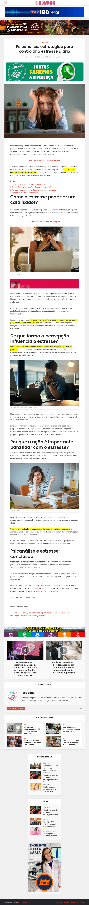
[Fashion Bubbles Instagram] (44, 284)
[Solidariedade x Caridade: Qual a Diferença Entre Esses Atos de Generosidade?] (36, 786)
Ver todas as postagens (16, 708)
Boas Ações (47, 763)
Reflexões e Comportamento (47, 591)
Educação (44, 43)
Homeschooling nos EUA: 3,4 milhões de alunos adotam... (71, 743)
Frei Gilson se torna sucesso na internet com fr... (50, 768)
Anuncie (66, 902)
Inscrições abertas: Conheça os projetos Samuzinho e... (32, 743)
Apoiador (60, 902)
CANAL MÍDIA (22, 902)
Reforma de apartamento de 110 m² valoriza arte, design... (32, 730)
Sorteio (82, 902)
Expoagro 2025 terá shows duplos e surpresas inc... (50, 824)
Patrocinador (74, 902)
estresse (36, 613)
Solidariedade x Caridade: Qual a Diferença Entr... (49, 789)
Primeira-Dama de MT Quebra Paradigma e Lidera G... (50, 778)
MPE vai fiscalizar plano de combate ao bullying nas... (71, 729)
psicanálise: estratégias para (33, 615)
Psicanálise (52, 613)
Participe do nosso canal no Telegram (44, 221)
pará (44, 613)
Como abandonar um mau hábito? (53, 585)
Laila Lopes (30, 597)
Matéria (45, 819)
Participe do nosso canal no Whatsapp (44, 160)
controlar (15, 613)
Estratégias (26, 613)
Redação (48, 57)
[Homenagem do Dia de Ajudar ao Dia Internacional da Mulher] (36, 831)
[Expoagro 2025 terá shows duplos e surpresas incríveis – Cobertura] (36, 821)
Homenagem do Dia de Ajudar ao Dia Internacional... (50, 833)
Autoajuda (46, 784)
